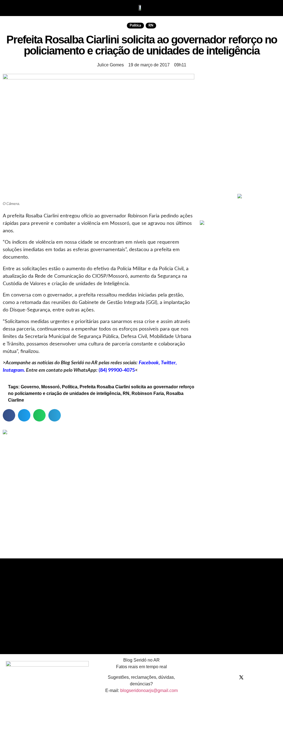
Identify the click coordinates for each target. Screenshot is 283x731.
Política (135, 25)
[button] (14, 7)
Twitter (168, 362)
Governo (30, 386)
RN (150, 25)
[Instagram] (230, 677)
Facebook (149, 362)
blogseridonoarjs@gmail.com (149, 690)
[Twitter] (241, 677)
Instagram (13, 370)
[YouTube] (252, 677)
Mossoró (50, 386)
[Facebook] (219, 677)
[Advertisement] (241, 150)
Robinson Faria (148, 393)
